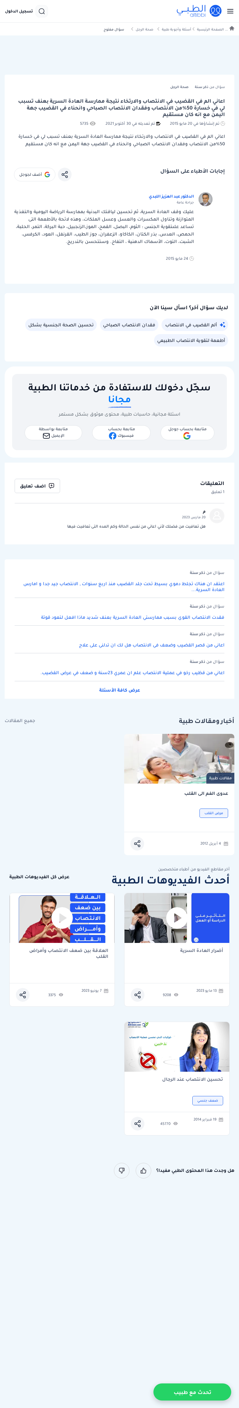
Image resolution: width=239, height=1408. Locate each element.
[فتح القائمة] (228, 11)
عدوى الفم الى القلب (206, 793)
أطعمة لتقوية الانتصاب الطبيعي (191, 340)
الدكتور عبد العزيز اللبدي (171, 196)
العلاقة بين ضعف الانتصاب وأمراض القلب (68, 953)
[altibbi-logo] (199, 11)
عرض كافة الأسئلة (119, 690)
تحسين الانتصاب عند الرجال (192, 1079)
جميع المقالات (20, 721)
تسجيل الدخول (19, 11)
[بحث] (41, 11)
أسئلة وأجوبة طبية (176, 29)
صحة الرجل (144, 29)
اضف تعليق (33, 486)
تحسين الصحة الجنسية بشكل (61, 324)
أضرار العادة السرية (201, 951)
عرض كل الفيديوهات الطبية (39, 877)
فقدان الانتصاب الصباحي (129, 324)
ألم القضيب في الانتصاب (191, 324)
